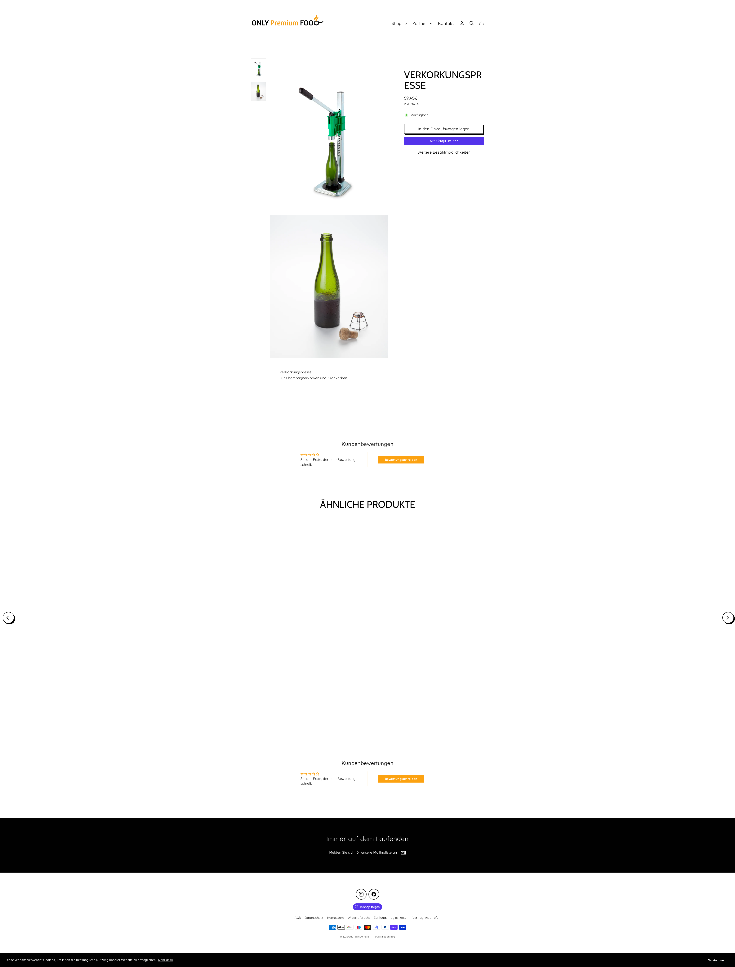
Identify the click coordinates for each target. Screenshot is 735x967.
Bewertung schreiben (401, 460)
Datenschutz (314, 918)
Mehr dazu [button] (165, 960)
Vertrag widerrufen (426, 918)
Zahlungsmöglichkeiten (391, 918)
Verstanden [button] (716, 960)
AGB (298, 918)
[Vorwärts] (728, 617)
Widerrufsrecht (359, 918)
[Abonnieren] (403, 852)
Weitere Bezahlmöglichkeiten (444, 152)
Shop (397, 23)
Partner (420, 23)
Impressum (335, 918)
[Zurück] (8, 617)
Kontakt (446, 23)
